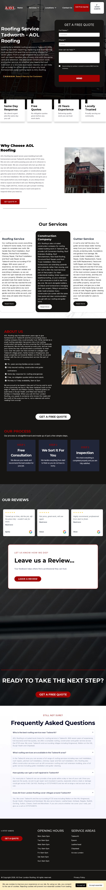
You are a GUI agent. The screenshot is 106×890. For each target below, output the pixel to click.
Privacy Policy (79, 877)
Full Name (63, 30)
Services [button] (33, 8)
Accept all (81, 885)
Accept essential (95, 885)
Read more (9, 525)
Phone (62, 40)
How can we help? (67, 50)
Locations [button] (49, 8)
